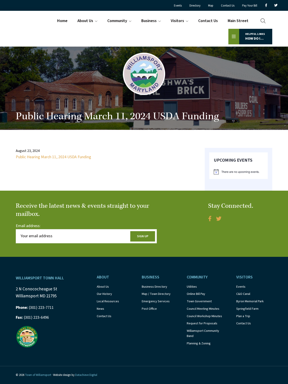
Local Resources (108, 301)
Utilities (192, 287)
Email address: (28, 226)
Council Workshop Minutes (204, 316)
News (100, 309)
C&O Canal (243, 294)
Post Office (149, 309)
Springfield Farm (247, 309)
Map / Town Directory (156, 294)
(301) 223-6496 (32, 317)
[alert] (238, 171)
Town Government (199, 301)
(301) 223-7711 (35, 307)
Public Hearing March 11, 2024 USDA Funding (53, 157)
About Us (103, 287)
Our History (104, 294)
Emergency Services (156, 301)
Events (240, 287)
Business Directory (154, 287)
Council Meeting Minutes (203, 309)
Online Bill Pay (196, 294)
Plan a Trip (243, 316)
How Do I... (255, 36)
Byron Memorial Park (250, 301)
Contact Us (104, 316)
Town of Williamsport (38, 375)
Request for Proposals (202, 323)
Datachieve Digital (86, 375)
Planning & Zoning (199, 343)
